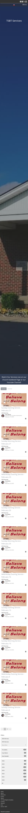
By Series (10, 388)
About (2, 793)
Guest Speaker (14, 756)
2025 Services (5, 741)
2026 (14, 761)
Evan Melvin (14, 753)
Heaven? (3, 803)
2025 (14, 764)
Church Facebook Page (11, 379)
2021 (14, 776)
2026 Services (5, 738)
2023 (14, 770)
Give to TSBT (4, 806)
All (2, 783)
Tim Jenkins (14, 749)
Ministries (3, 794)
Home (2, 791)
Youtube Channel (14, 382)
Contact (3, 801)
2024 (14, 767)
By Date (4, 388)
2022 (14, 773)
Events (2, 796)
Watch (2, 798)
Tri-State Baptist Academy (7, 800)
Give (2, 805)
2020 (14, 780)
